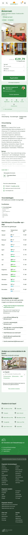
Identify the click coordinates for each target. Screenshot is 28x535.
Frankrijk (3, 13)
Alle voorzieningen (8, 109)
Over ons (4, 514)
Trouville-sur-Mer (19, 13)
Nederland (4, 491)
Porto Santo (18, 471)
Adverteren (5, 516)
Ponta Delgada (19, 480)
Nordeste (18, 473)
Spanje (3, 496)
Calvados (13, 13)
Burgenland (5, 475)
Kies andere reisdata (14, 388)
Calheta (17, 466)
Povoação (18, 475)
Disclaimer (18, 516)
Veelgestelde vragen (23, 117)
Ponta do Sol (18, 469)
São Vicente (5, 484)
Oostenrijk (18, 494)
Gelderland (4, 480)
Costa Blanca (5, 469)
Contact (4, 518)
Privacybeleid (19, 522)
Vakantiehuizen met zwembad (9, 504)
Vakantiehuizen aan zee (8, 508)
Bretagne (4, 479)
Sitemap (4, 520)
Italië (3, 494)
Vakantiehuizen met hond (8, 506)
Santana (17, 482)
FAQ (16, 514)
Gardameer (5, 471)
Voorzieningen (14, 116)
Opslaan (11, 20)
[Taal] (24, 3)
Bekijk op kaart (8, 17)
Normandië (8, 13)
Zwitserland (18, 496)
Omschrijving (5, 116)
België (3, 498)
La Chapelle (6, 372)
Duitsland (17, 491)
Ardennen (4, 468)
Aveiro (17, 468)
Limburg (4, 477)
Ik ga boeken (14, 78)
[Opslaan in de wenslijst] (24, 359)
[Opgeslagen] (21, 3)
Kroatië (17, 492)
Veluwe (3, 466)
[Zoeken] (6, 3)
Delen (5, 20)
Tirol (3, 473)
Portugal (17, 498)
